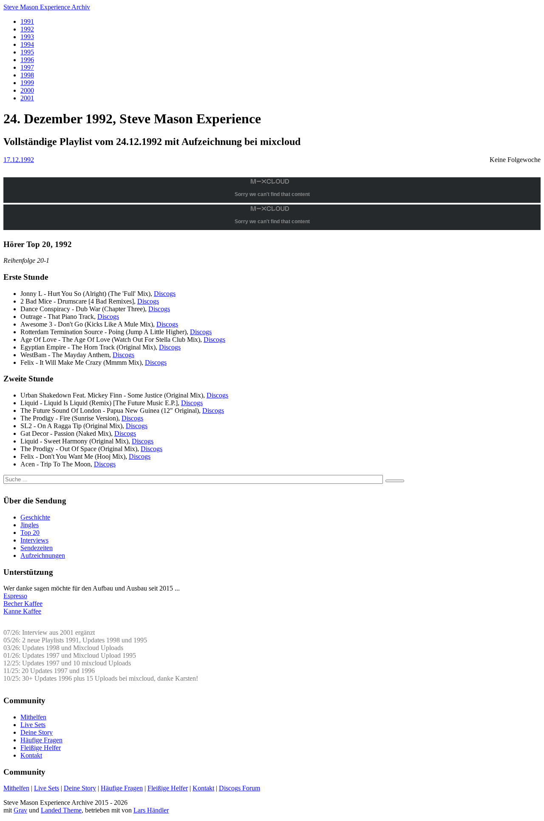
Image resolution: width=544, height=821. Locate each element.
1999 (27, 82)
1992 (27, 29)
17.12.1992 (18, 159)
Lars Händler (151, 810)
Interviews (34, 540)
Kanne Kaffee (22, 611)
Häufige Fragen (41, 740)
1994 (27, 44)
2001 (27, 98)
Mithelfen (33, 717)
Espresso (15, 595)
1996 (27, 59)
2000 (27, 90)
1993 (27, 36)
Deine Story (36, 732)
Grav (20, 810)
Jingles (29, 524)
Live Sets (32, 724)
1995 (27, 52)
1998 (27, 75)
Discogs (165, 293)
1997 (27, 67)
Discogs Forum (239, 788)
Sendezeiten (36, 547)
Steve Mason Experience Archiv (46, 7)
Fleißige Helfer (40, 747)
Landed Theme (61, 810)
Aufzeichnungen (42, 555)
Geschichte (35, 517)
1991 (27, 21)
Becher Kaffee (22, 603)
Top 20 (30, 532)
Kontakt (31, 755)
